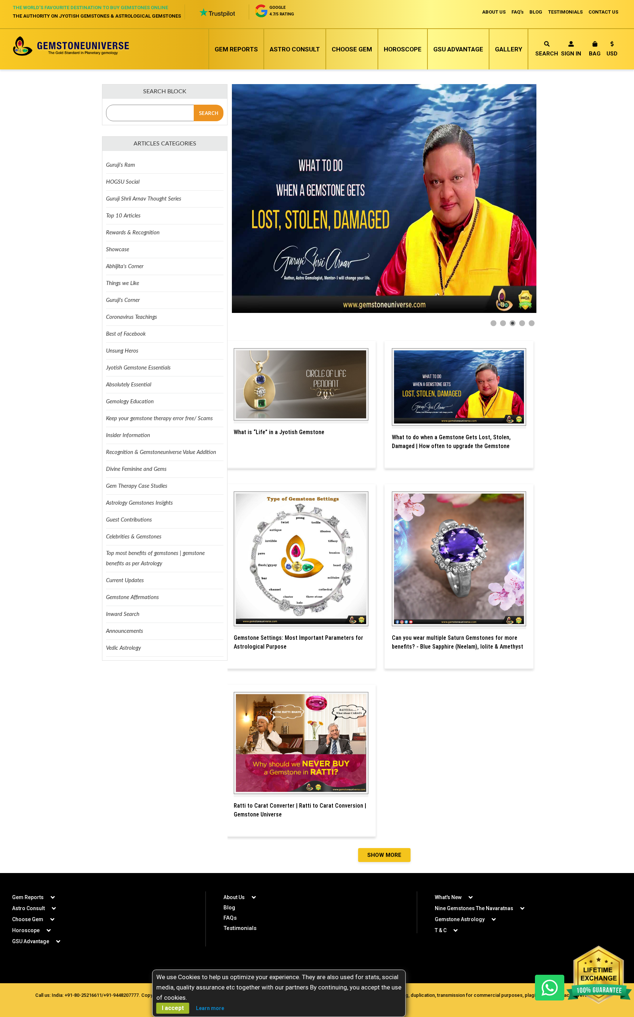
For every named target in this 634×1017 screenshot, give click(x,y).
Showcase (117, 249)
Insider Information (128, 435)
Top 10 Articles (123, 216)
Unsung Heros (122, 351)
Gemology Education (130, 401)
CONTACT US (603, 12)
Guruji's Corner (123, 300)
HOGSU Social (122, 182)
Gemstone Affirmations (132, 597)
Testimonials (239, 928)
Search (546, 53)
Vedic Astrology (123, 648)
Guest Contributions (129, 520)
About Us (234, 897)
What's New (448, 897)
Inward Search (122, 614)
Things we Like (122, 283)
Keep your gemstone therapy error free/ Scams (159, 418)
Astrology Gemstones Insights (139, 503)
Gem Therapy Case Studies (136, 486)
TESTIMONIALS (565, 12)
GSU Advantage (458, 49)
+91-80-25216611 (83, 995)
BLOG (535, 12)
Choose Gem (352, 49)
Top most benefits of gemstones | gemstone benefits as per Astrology (155, 558)
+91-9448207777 (121, 995)
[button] (611, 50)
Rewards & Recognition (133, 232)
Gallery (508, 49)
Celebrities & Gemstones (133, 537)
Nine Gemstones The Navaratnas (474, 908)
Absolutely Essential (128, 384)
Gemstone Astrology (460, 919)
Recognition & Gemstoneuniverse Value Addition (161, 452)
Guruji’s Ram (120, 165)
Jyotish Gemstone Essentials (138, 368)
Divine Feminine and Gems (136, 469)
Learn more (210, 1008)
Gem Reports (236, 49)
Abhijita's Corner (124, 266)
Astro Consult (295, 49)
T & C (441, 930)
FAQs (230, 918)
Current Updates (125, 580)
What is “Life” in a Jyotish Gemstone (279, 432)
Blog (229, 907)
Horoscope (403, 49)
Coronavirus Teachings (131, 317)
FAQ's (517, 12)
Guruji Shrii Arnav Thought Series (143, 199)
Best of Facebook (126, 334)
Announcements (124, 631)
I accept (173, 1008)
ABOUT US (494, 12)
